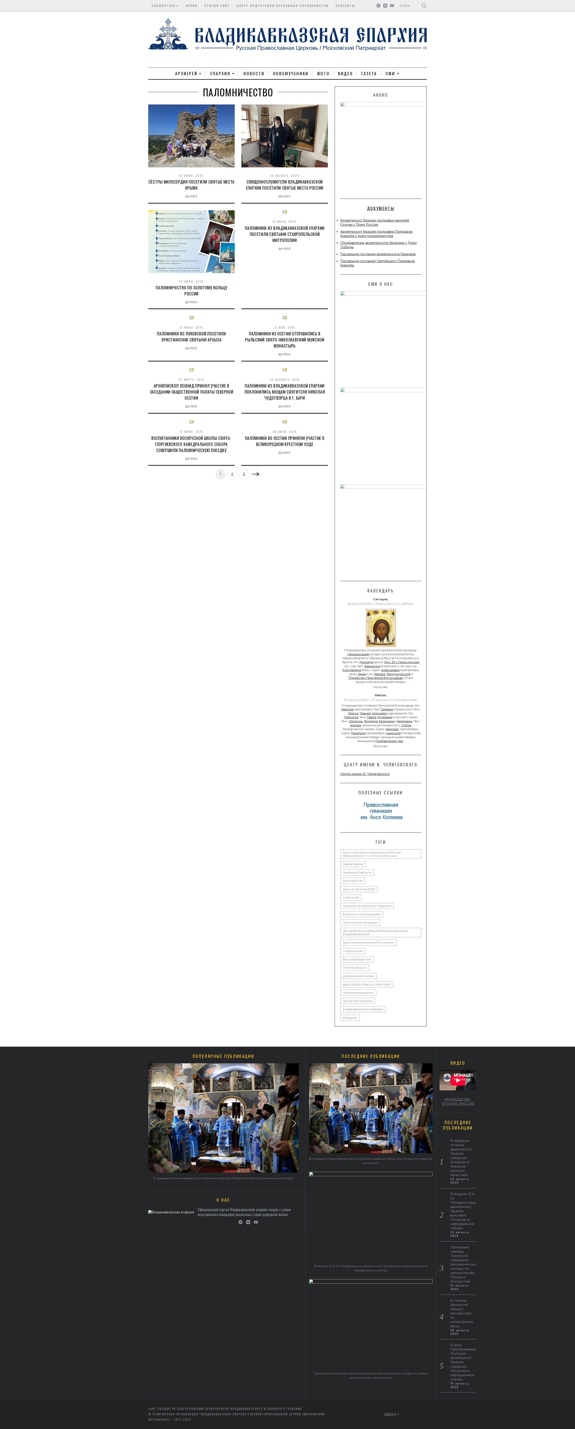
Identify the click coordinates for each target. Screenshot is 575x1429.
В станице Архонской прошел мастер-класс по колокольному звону (461, 1313)
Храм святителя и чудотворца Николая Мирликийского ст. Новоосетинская (372, 854)
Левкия (365, 713)
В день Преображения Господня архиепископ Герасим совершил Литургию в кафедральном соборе (462, 1362)
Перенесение (358, 654)
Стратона (356, 721)
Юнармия (350, 1017)
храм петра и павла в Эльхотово (367, 984)
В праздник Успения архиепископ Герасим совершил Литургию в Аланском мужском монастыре (223, 1178)
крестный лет (353, 880)
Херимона (372, 666)
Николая (392, 729)
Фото (323, 73)
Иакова (379, 674)
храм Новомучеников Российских (368, 942)
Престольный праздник (360, 922)
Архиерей (186, 73)
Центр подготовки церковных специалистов (283, 5)
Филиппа (371, 721)
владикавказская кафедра (363, 1009)
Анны (362, 674)
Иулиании (385, 717)
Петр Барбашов (355, 967)
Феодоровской (398, 674)
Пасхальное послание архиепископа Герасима (378, 254)
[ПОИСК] (424, 5)
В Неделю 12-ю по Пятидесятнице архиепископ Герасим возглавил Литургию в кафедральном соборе (463, 1211)
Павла (371, 717)
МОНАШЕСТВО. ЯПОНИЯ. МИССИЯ (458, 1101)
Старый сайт (217, 5)
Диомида (366, 662)
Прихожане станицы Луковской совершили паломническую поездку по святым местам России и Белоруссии (463, 1264)
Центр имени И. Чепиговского (365, 774)
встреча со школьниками (361, 914)
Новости (253, 73)
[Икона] (381, 647)
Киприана (404, 721)
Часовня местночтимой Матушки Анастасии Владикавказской (375, 932)
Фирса (353, 713)
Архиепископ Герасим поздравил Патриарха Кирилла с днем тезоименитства (376, 234)
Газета (369, 73)
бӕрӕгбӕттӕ (353, 864)
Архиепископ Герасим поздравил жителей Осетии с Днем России (374, 222)
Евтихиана (386, 721)
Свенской (393, 733)
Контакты (345, 5)
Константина (352, 670)
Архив (191, 5)
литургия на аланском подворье (367, 906)
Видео (345, 73)
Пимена (387, 709)
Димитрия (358, 733)
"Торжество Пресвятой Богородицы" (376, 678)
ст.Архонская (353, 951)
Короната (379, 713)
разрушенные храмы (358, 976)
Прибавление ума (389, 741)
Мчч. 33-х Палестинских (401, 662)
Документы (380, 208)
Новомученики (291, 73)
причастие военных (357, 1001)
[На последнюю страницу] (256, 474)
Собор (406, 725)
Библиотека (163, 5)
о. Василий (351, 897)
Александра (390, 670)
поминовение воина (358, 992)
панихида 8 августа (357, 872)
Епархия (220, 73)
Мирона (347, 709)
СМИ (390, 73)
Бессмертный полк (357, 959)
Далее (191, 196)
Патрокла (351, 717)
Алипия (355, 725)
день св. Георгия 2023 (359, 889)
